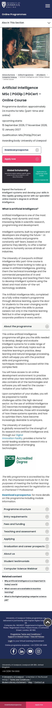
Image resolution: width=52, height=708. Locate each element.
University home (8, 75)
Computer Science (9, 77)
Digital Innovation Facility (12, 437)
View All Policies (37, 637)
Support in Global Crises (18, 637)
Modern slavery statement (14, 682)
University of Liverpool (14, 677)
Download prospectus (13, 705)
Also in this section (13, 22)
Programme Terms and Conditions (25, 634)
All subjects (41, 75)
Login (10, 641)
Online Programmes (14, 14)
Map (30, 682)
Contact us (39, 682)
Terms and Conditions (19, 680)
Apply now (39, 705)
